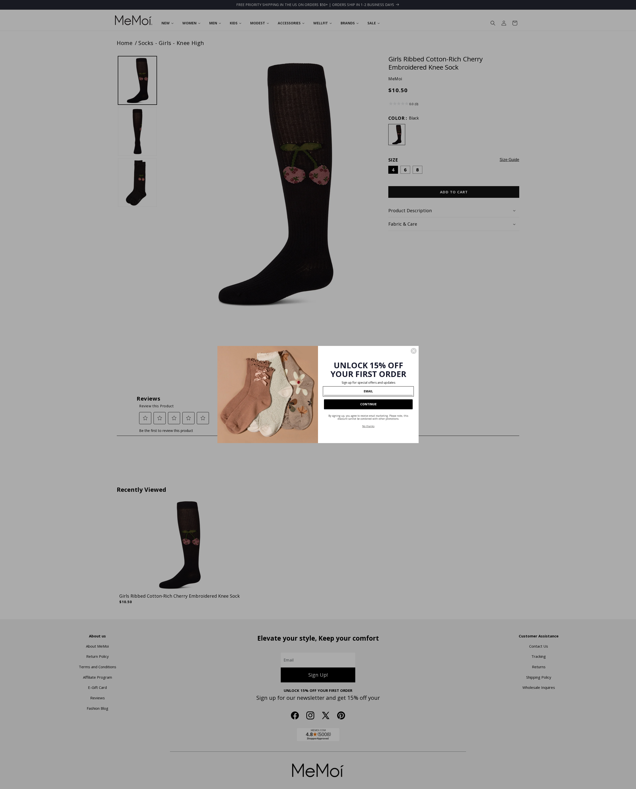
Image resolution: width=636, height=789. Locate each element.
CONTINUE (368, 404)
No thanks (368, 426)
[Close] (414, 351)
